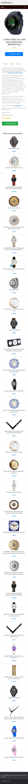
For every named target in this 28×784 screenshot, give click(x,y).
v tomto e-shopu (18, 105)
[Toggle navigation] (25, 7)
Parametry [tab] (12, 63)
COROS (14, 47)
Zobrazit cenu (15, 54)
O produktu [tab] (5, 63)
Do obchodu (11, 123)
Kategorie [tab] (18, 63)
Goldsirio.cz (7, 781)
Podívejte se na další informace (15, 73)
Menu (2, 7)
